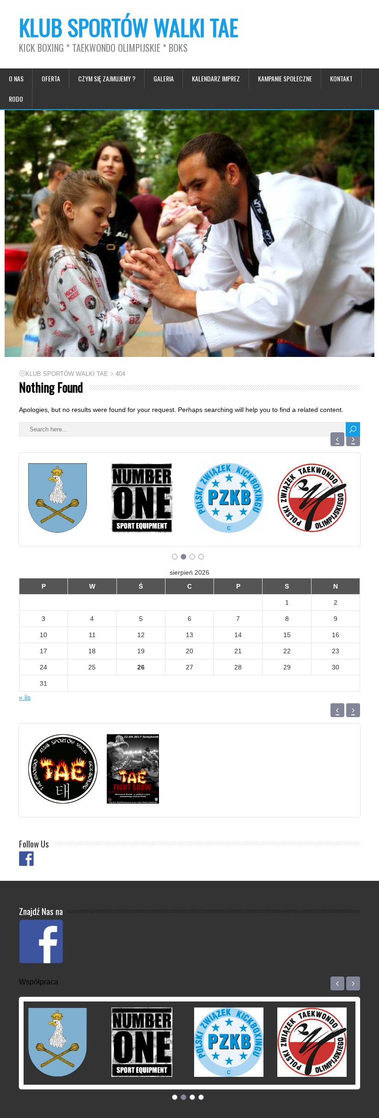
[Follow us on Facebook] (26, 858)
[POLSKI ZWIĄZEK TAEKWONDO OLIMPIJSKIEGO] (312, 521)
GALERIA (163, 78)
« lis (25, 697)
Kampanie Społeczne (285, 78)
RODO (16, 99)
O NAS (16, 78)
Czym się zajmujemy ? (106, 78)
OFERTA (51, 78)
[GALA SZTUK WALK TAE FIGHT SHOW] (133, 792)
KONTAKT (341, 78)
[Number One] (141, 521)
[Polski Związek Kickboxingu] (228, 521)
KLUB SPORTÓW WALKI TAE (128, 27)
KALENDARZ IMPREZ (216, 78)
